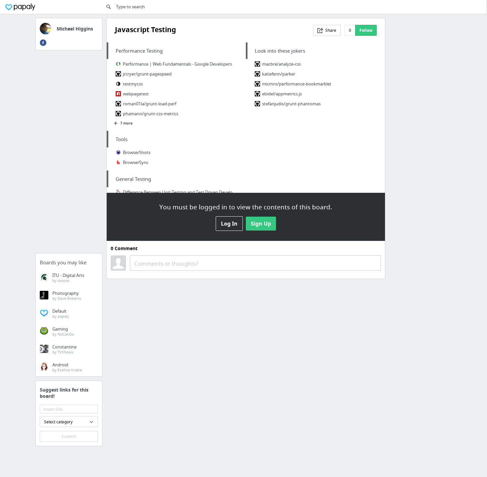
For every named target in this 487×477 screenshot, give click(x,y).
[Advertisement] (68, 153)
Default (60, 313)
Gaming (63, 331)
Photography (66, 295)
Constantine (64, 349)
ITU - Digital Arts (68, 277)
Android (67, 367)
